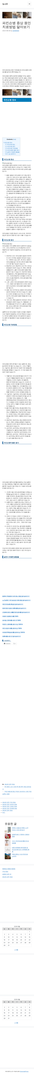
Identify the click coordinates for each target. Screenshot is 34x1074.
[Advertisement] (17, 51)
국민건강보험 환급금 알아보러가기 (12, 604)
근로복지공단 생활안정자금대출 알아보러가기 (16, 612)
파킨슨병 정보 (7, 142)
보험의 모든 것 (6, 874)
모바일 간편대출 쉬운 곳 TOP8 (11, 620)
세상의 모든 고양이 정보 (9, 806)
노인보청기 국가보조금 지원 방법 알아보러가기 (16, 600)
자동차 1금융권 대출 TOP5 (10, 616)
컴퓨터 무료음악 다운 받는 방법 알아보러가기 (15, 596)
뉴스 (3, 812)
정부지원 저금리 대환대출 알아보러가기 (14, 608)
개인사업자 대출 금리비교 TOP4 (12, 628)
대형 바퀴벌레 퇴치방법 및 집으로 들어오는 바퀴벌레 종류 (20, 849)
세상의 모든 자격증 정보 (9, 808)
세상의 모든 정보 (10, 784)
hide (14, 139)
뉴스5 (5, 4)
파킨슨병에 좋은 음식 (12, 150)
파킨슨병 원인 (10, 146)
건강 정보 (5, 871)
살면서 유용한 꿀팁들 (12, 152)
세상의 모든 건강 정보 (9, 802)
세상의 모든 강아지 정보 (9, 804)
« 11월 (16, 950)
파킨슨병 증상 (10, 144)
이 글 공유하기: (10, 154)
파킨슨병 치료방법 (11, 148)
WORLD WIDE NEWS (8, 869)
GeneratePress (24, 1071)
